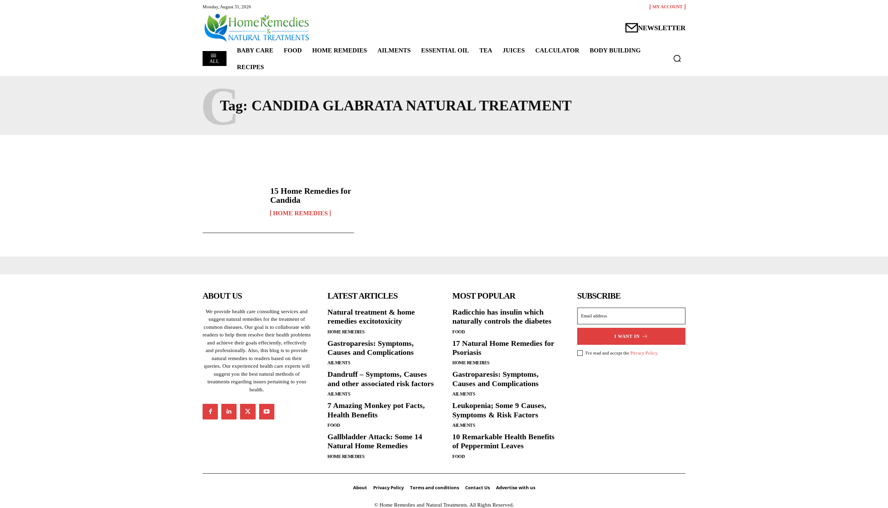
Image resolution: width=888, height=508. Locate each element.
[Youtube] (266, 411)
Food (333, 425)
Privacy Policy (643, 353)
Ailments (338, 362)
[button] (677, 58)
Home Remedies (300, 213)
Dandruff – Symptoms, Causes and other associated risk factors (380, 379)
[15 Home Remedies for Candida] (233, 201)
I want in (627, 336)
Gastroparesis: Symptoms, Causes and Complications (370, 348)
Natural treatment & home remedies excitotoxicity (371, 316)
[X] (247, 411)
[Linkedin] (229, 411)
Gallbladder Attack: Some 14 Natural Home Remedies (374, 441)
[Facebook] (210, 411)
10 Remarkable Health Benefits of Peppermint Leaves (503, 441)
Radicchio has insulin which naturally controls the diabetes (502, 316)
